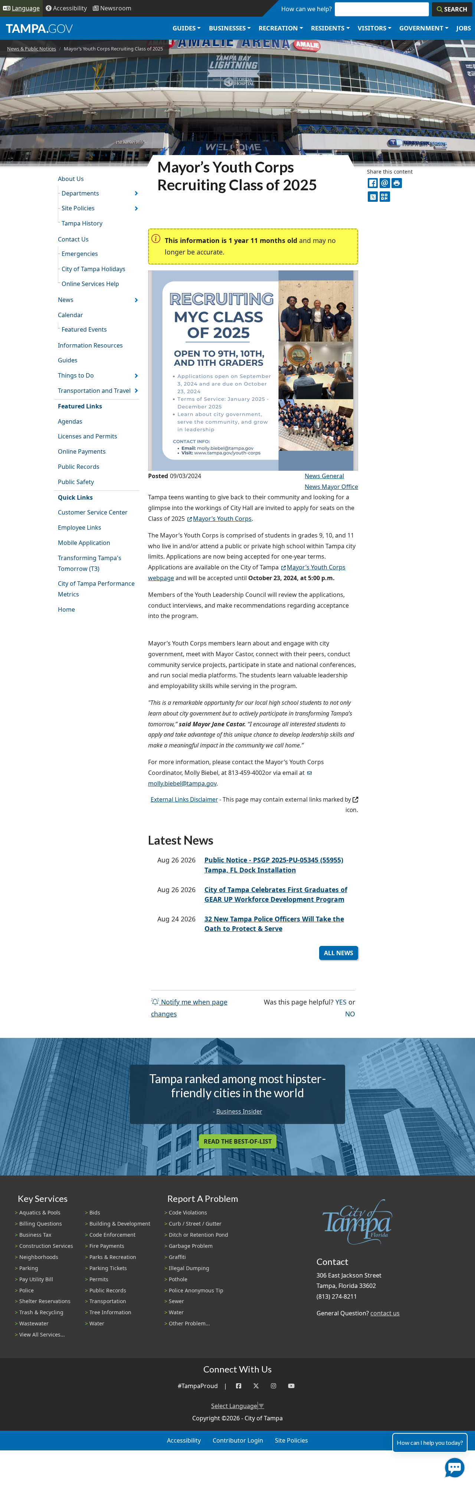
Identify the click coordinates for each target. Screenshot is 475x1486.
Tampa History (82, 223)
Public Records (78, 467)
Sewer (176, 1301)
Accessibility (184, 1440)
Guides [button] (184, 28)
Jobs (463, 28)
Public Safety (76, 482)
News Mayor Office (331, 487)
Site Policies (78, 208)
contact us (385, 1313)
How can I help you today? (430, 1442)
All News (338, 953)
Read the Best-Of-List (238, 1141)
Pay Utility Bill (36, 1279)
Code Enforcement (112, 1234)
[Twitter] (256, 1386)
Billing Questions (40, 1223)
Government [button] (421, 28)
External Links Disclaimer (184, 799)
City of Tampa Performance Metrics (96, 588)
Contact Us (73, 239)
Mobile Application (84, 543)
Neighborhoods (38, 1256)
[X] (373, 196)
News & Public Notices (31, 48)
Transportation (107, 1301)
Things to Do (76, 375)
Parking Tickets (108, 1268)
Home (66, 609)
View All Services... (42, 1334)
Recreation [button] (278, 28)
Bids (94, 1212)
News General (324, 476)
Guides (68, 360)
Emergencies (80, 254)
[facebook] (373, 183)
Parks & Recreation (112, 1256)
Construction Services (46, 1245)
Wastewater (34, 1323)
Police (26, 1290)
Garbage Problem (191, 1245)
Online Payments (82, 451)
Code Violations (188, 1212)
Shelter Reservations (45, 1301)
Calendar (70, 315)
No (350, 1013)
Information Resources (90, 345)
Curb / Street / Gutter (195, 1223)
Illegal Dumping (189, 1268)
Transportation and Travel (94, 391)
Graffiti (177, 1256)
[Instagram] (273, 1386)
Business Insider (239, 1111)
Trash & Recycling (41, 1312)
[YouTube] (291, 1386)
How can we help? (306, 9)
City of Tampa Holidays (93, 269)
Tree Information (110, 1312)
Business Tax (35, 1234)
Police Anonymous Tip (196, 1290)
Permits (98, 1279)
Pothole (178, 1279)
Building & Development (119, 1223)
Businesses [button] (227, 28)
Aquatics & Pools (39, 1212)
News (65, 300)
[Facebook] (238, 1386)
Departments (80, 193)
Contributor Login (238, 1440)
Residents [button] (327, 28)
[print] (397, 183)
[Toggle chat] (453, 1466)
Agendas (70, 421)
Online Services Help (90, 284)
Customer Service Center (93, 512)
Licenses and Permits (87, 436)
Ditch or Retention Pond (198, 1234)
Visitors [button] (372, 28)
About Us (71, 179)
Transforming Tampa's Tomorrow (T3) (89, 563)
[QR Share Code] (385, 196)
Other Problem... (189, 1323)
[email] (385, 183)
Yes (341, 1001)
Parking (28, 1268)
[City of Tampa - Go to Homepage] (39, 28)
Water (96, 1323)
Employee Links (79, 527)
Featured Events (84, 329)
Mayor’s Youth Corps (222, 518)
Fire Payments (106, 1245)
